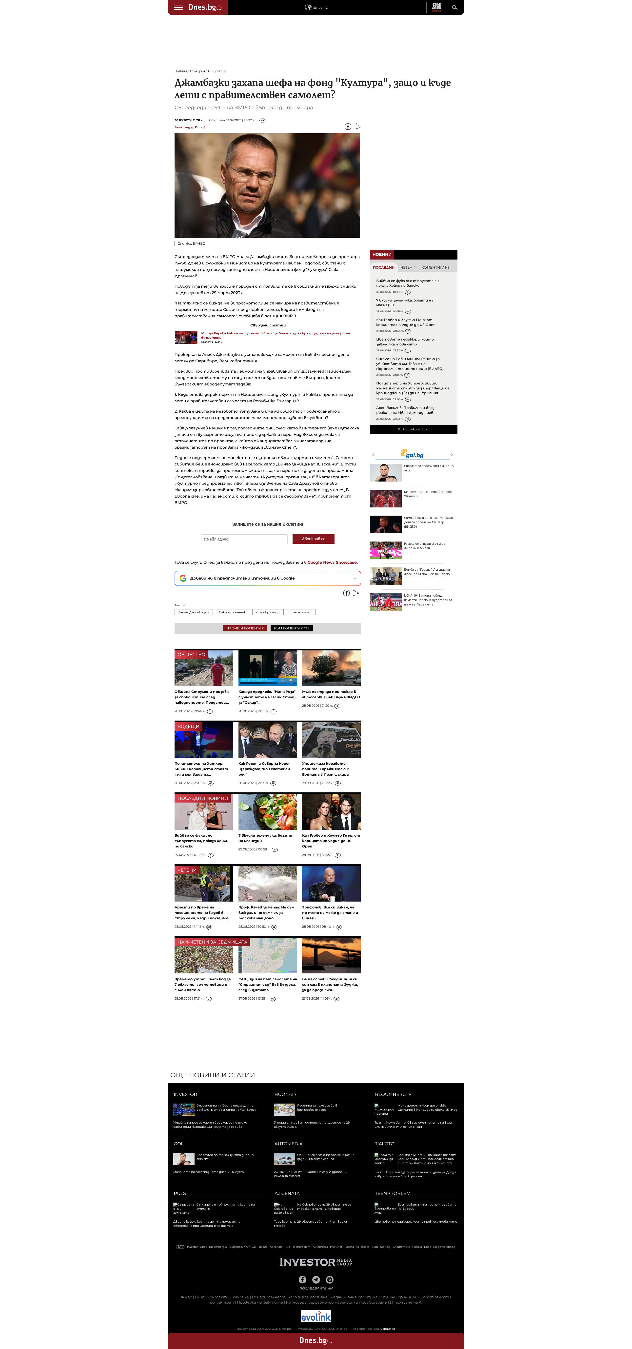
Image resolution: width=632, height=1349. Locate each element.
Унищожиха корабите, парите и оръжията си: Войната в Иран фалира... (327, 769)
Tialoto (385, 1144)
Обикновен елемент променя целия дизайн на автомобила (325, 1157)
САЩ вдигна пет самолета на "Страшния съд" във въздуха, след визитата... (267, 984)
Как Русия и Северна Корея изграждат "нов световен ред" (264, 769)
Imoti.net (336, 1246)
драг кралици (268, 612)
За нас (186, 1297)
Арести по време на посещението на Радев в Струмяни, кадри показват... (203, 912)
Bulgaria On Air (239, 1246)
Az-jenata (287, 1193)
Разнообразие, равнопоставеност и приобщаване (336, 1302)
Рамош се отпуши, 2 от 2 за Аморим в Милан (424, 546)
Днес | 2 (321, 7)
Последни (384, 267)
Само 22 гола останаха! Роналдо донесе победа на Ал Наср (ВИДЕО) (428, 522)
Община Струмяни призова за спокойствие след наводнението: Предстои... (202, 697)
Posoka (417, 1246)
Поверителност (268, 1297)
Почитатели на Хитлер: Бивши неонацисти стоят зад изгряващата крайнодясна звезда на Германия (412, 388)
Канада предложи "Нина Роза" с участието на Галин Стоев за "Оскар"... (267, 697)
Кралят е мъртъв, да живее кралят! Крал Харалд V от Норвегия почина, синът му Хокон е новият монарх (427, 1159)
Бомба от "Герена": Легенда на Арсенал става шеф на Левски (427, 572)
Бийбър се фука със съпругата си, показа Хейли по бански (407, 283)
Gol (179, 1144)
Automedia (289, 1144)
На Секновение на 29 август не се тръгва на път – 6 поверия (324, 1206)
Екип (199, 1297)
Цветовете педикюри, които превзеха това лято (416, 1221)
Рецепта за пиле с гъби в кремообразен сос (317, 1107)
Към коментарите (292, 628)
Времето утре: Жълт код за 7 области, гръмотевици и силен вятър (203, 984)
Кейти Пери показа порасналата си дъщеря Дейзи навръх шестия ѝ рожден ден (415, 1174)
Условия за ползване (308, 1297)
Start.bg (385, 1246)
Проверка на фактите (260, 1302)
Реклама (240, 1297)
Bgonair (285, 1094)
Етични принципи (399, 1297)
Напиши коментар (245, 628)
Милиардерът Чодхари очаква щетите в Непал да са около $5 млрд (427, 1107)
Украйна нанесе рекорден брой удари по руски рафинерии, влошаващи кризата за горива (210, 1124)
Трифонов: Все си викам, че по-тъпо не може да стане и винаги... (330, 912)
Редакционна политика (354, 1297)
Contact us (387, 1328)
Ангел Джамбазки (193, 612)
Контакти (218, 1297)
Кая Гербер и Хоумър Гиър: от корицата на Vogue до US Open (406, 322)
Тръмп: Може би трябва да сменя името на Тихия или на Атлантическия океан (414, 1124)
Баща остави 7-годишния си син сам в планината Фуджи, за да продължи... (330, 984)
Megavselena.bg (444, 1246)
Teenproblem (393, 1193)
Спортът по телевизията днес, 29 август (429, 468)
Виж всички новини (413, 429)
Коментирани (436, 267)
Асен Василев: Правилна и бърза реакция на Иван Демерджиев (406, 410)
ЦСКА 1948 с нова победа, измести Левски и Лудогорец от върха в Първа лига (428, 600)
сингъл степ (301, 612)
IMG (181, 1246)
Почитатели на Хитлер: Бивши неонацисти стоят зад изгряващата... (201, 769)
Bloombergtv (393, 1094)
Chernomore (401, 1246)
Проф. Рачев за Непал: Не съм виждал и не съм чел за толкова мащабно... (266, 912)
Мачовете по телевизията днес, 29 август (428, 494)
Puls (180, 1193)
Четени (408, 267)
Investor (185, 1094)
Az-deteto (362, 1246)
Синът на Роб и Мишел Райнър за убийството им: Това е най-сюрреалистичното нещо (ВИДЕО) (410, 364)
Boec (427, 1246)
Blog (375, 1246)
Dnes (203, 1246)
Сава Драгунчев (232, 612)
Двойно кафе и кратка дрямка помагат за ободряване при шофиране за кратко (206, 1224)
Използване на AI (406, 1302)
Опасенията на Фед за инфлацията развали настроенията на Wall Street (226, 1107)
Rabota (349, 1246)
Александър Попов (190, 127)
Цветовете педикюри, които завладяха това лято (405, 341)
